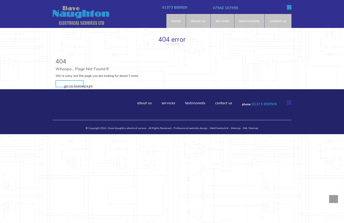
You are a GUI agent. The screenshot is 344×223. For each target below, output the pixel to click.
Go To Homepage (73, 85)
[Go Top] (333, 199)
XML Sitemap (250, 128)
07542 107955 (225, 7)
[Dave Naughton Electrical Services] (81, 15)
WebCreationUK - (220, 128)
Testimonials (249, 21)
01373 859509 (174, 7)
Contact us (278, 21)
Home (176, 21)
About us (198, 21)
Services (222, 21)
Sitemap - (237, 128)
